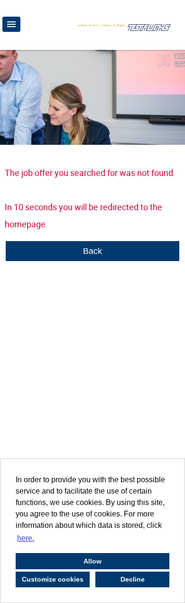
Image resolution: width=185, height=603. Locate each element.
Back (92, 251)
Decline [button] (132, 579)
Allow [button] (92, 561)
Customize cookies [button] (52, 579)
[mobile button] (11, 24)
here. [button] (25, 538)
